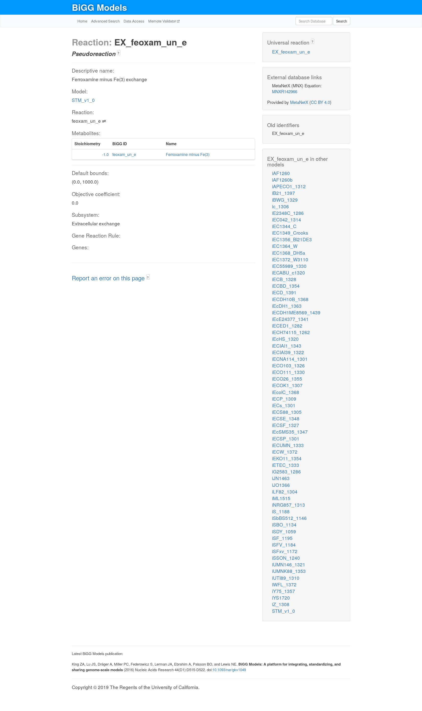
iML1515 (281, 498)
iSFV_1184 (284, 544)
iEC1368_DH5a (288, 252)
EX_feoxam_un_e (291, 51)
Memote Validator (162, 20)
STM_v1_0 (83, 100)
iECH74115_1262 (291, 332)
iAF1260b (282, 179)
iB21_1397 (283, 192)
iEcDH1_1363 (287, 305)
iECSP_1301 (285, 438)
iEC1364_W (284, 245)
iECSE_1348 (285, 418)
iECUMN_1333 (288, 445)
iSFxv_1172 (284, 551)
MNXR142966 (284, 91)
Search (341, 21)
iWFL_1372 (284, 584)
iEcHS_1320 (285, 338)
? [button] (118, 53)
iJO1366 (281, 484)
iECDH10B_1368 (290, 299)
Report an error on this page (109, 277)
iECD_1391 (284, 292)
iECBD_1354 (286, 285)
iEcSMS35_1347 (290, 431)
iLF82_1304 (284, 491)
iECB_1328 (284, 279)
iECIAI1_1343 (286, 345)
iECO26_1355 (287, 378)
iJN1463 (281, 478)
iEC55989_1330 (289, 266)
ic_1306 (280, 206)
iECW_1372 (284, 451)
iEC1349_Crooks (290, 232)
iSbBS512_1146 (289, 517)
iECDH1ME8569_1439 (296, 312)
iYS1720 (281, 597)
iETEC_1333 (285, 464)
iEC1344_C (284, 226)
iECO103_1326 (288, 365)
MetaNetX (299, 102)
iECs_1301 (283, 405)
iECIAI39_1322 (288, 352)
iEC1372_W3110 (290, 259)
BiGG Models (99, 7)
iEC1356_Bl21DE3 (292, 239)
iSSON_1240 (286, 557)
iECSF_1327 (285, 425)
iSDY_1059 (284, 531)
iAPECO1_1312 (289, 186)
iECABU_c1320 (288, 272)
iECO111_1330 (288, 372)
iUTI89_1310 (285, 577)
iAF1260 (281, 173)
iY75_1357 (283, 591)
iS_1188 (281, 511)
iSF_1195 (282, 538)
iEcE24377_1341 (290, 319)
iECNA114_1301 (290, 358)
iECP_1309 (284, 398)
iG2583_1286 (286, 471)
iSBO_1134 (284, 524)
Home (82, 20)
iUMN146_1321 (288, 564)
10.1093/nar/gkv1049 (229, 669)
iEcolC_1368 (285, 392)
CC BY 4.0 (320, 102)
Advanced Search (105, 20)
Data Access (134, 20)
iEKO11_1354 (287, 458)
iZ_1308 (280, 604)
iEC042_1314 (286, 219)
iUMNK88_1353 (289, 571)
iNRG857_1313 (288, 504)
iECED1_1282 (287, 325)
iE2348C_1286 (288, 212)
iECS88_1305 (287, 411)
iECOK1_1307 (287, 385)
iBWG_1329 (285, 199)
